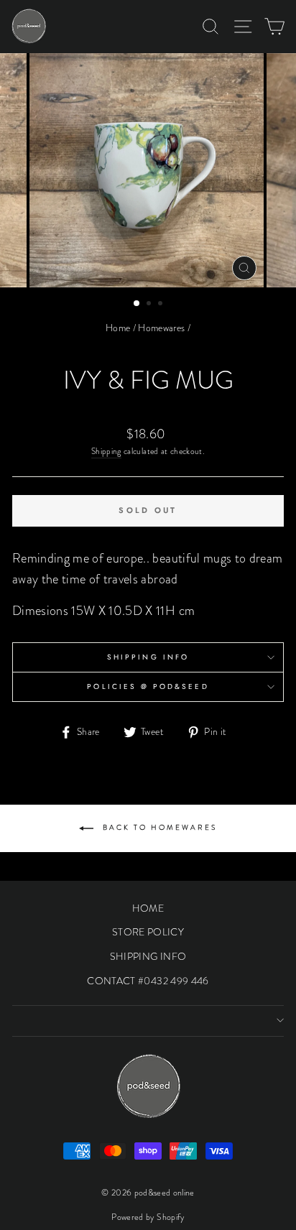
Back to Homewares (158, 827)
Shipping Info (148, 657)
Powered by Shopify (147, 1217)
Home (118, 328)
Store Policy (148, 932)
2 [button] (150, 304)
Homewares (161, 328)
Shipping (106, 451)
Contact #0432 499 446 (147, 981)
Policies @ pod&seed (147, 686)
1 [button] (137, 304)
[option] (148, 170)
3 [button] (161, 304)
